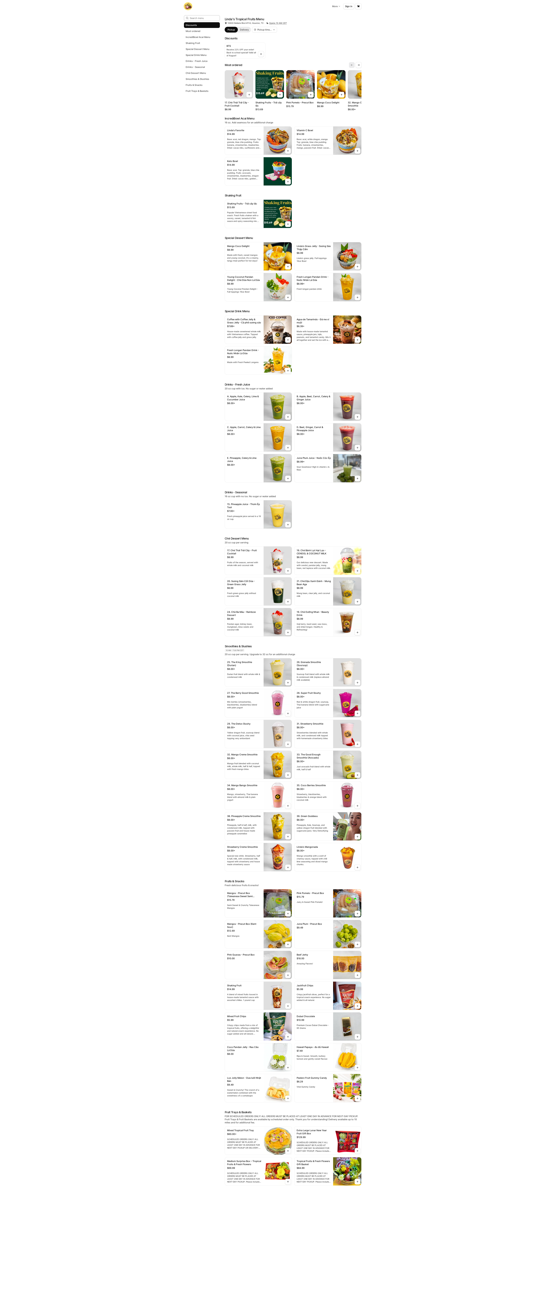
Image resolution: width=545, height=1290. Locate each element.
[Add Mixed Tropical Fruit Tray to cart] (288, 1151)
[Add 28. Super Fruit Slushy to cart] (357, 713)
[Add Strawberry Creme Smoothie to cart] (288, 867)
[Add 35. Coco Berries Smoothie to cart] (357, 806)
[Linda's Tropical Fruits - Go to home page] (188, 6)
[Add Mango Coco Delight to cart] (342, 95)
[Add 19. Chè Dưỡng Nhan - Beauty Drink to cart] (357, 632)
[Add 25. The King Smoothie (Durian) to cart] (288, 683)
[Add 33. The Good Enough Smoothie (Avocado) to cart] (357, 775)
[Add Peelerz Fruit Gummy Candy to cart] (357, 1098)
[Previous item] (352, 65)
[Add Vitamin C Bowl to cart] (357, 151)
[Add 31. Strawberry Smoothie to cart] (357, 744)
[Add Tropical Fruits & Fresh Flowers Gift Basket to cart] (357, 1182)
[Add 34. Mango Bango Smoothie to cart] (288, 806)
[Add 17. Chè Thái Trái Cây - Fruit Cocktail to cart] (249, 95)
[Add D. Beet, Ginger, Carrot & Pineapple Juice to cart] (357, 448)
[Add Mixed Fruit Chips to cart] (288, 1037)
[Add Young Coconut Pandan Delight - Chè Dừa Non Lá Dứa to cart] (288, 297)
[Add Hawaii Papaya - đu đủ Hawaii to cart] (357, 1068)
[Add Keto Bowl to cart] (288, 182)
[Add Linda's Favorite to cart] (288, 151)
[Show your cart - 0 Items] (358, 6)
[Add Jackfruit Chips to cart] (357, 1006)
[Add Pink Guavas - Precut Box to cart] (288, 975)
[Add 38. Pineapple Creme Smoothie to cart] (288, 837)
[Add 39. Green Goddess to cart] (357, 837)
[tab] (231, 30)
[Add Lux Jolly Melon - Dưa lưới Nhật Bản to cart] (288, 1098)
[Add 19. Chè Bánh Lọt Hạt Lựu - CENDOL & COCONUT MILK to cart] (357, 571)
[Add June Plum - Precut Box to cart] (357, 944)
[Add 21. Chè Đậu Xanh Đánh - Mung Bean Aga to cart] (357, 602)
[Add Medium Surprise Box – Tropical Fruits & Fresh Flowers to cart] (288, 1182)
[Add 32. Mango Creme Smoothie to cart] (288, 775)
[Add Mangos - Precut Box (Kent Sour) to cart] (288, 944)
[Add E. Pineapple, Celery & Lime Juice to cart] (288, 478)
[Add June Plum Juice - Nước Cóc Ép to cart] (357, 478)
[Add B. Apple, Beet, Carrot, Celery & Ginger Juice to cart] (357, 417)
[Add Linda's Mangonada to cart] (357, 867)
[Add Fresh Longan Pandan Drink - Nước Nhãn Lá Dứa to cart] (357, 297)
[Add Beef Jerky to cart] (357, 975)
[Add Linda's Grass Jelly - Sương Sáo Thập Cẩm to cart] (357, 267)
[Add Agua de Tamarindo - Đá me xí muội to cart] (357, 340)
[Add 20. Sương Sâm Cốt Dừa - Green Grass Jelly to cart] (288, 602)
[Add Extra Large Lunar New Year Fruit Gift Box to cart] (357, 1151)
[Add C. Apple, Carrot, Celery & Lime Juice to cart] (288, 448)
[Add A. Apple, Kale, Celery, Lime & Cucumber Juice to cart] (288, 417)
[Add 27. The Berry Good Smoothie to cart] (288, 713)
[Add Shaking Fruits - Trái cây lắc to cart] (280, 95)
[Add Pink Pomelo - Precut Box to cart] (311, 95)
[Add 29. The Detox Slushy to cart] (288, 744)
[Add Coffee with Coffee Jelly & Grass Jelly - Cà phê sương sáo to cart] (288, 340)
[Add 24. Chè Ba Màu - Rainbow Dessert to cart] (288, 632)
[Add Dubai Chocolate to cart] (357, 1037)
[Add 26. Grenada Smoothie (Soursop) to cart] (357, 683)
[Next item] (358, 65)
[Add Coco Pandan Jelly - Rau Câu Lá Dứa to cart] (288, 1068)
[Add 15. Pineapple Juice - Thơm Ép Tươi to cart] (288, 525)
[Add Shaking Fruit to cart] (288, 1006)
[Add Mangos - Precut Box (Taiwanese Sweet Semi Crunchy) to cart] (288, 914)
